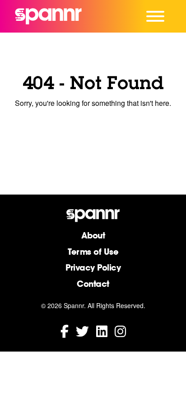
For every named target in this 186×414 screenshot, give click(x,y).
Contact (93, 283)
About (93, 235)
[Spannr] (48, 16)
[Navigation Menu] (155, 16)
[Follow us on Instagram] (120, 330)
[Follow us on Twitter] (82, 330)
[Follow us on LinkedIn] (101, 330)
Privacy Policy (93, 267)
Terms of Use (93, 251)
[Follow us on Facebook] (64, 330)
